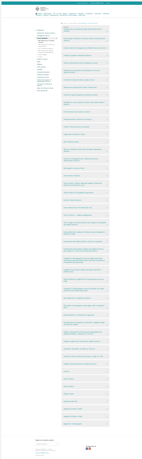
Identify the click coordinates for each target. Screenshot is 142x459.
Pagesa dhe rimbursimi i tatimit (74, 134)
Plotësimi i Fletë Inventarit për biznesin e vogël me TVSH (83, 356)
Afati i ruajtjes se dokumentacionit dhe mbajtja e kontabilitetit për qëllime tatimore (85, 223)
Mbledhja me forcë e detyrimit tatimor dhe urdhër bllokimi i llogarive (84, 103)
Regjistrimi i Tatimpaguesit (73, 424)
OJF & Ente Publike (60, 13)
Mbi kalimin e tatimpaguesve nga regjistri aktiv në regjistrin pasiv (84, 306)
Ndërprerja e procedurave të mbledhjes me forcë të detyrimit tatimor (82, 71)
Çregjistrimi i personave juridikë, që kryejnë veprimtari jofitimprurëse (82, 271)
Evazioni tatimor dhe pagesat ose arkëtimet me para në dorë (85, 48)
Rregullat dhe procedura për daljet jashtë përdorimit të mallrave (83, 29)
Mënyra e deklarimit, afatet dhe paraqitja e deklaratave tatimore (83, 150)
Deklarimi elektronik (70, 401)
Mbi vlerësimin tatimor (71, 142)
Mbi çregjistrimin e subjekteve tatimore (77, 298)
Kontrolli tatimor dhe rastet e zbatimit (77, 112)
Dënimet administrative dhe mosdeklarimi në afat (81, 63)
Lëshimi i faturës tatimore (72, 200)
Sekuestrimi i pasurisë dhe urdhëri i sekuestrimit (80, 87)
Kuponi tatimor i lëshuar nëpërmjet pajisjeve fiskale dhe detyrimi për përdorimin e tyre (83, 184)
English (107, 3)
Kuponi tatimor (69, 386)
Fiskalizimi (106, 13)
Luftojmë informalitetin (82, 3)
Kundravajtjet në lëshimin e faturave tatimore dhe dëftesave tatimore (84, 39)
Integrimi (81, 13)
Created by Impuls (40, 455)
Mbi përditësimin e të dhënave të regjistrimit (79, 315)
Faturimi (66, 371)
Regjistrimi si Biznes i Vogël (73, 416)
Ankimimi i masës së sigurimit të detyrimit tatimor (81, 95)
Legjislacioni (72, 13)
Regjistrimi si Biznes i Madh (73, 409)
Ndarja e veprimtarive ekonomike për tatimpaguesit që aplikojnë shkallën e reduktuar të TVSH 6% (82, 333)
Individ (40, 13)
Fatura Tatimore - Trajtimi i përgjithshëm (78, 215)
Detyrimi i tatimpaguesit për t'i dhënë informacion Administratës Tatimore (81, 160)
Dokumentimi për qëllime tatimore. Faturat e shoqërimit (83, 241)
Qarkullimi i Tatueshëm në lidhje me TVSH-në (79, 349)
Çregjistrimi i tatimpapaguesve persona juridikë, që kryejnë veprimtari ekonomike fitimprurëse (84, 289)
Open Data (82, 15)
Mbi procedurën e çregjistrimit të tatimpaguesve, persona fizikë (84, 280)
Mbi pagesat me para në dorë (74, 168)
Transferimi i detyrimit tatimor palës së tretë (79, 80)
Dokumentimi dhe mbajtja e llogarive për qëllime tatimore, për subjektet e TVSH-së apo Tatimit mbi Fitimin (84, 250)
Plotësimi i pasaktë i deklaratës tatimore (77, 55)
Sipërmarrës (47, 13)
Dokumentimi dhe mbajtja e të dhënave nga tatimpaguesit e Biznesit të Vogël (84, 233)
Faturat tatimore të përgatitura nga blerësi (78, 193)
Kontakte (39, 15)
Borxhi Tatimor (69, 379)
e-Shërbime (89, 13)
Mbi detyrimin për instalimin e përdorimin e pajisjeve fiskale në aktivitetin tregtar (84, 323)
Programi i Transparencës (51, 15)
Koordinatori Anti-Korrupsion (69, 15)
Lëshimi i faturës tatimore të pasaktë (76, 127)
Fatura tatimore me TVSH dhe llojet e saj (78, 208)
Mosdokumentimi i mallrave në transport (78, 119)
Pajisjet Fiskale (69, 394)
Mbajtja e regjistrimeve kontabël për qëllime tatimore (82, 341)
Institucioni (97, 13)
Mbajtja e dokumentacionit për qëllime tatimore (80, 364)
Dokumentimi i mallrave (72, 176)
